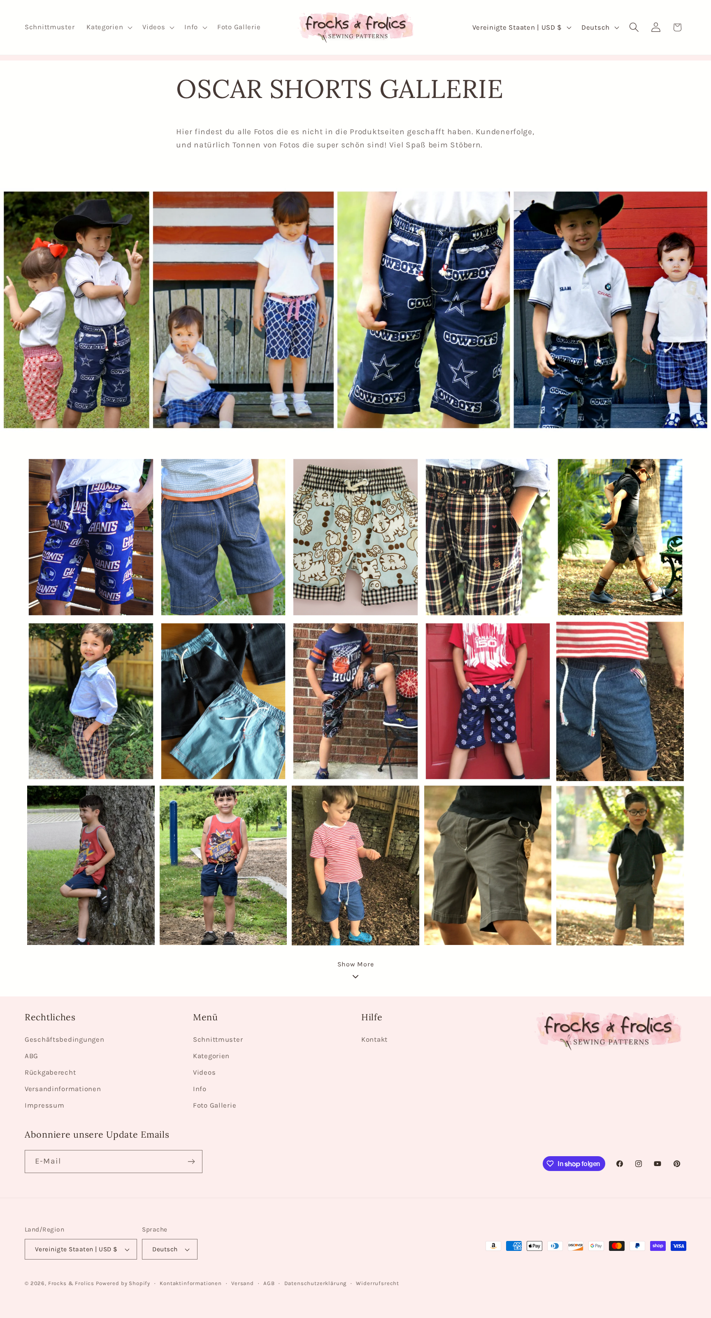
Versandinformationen (63, 1089)
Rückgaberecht (50, 1072)
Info (200, 1089)
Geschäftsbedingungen (64, 1039)
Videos (204, 1072)
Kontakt (374, 1039)
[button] (109, 27)
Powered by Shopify (123, 1283)
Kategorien (211, 1056)
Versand (242, 1283)
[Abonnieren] (191, 1161)
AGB (269, 1283)
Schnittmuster (218, 1039)
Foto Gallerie (214, 1105)
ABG (31, 1056)
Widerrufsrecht (377, 1283)
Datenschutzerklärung (315, 1283)
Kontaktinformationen (191, 1283)
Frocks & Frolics (71, 1283)
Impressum (44, 1105)
